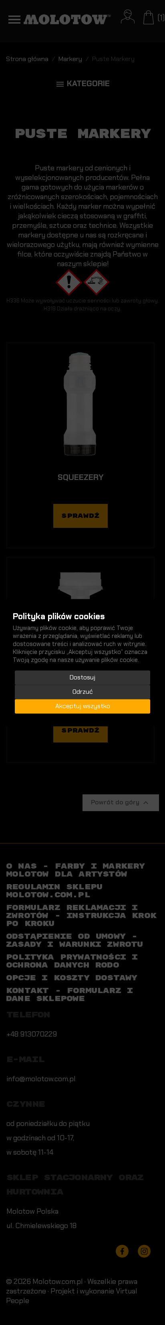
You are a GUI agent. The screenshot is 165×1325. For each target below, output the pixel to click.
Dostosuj (82, 677)
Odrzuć (82, 691)
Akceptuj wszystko (82, 706)
